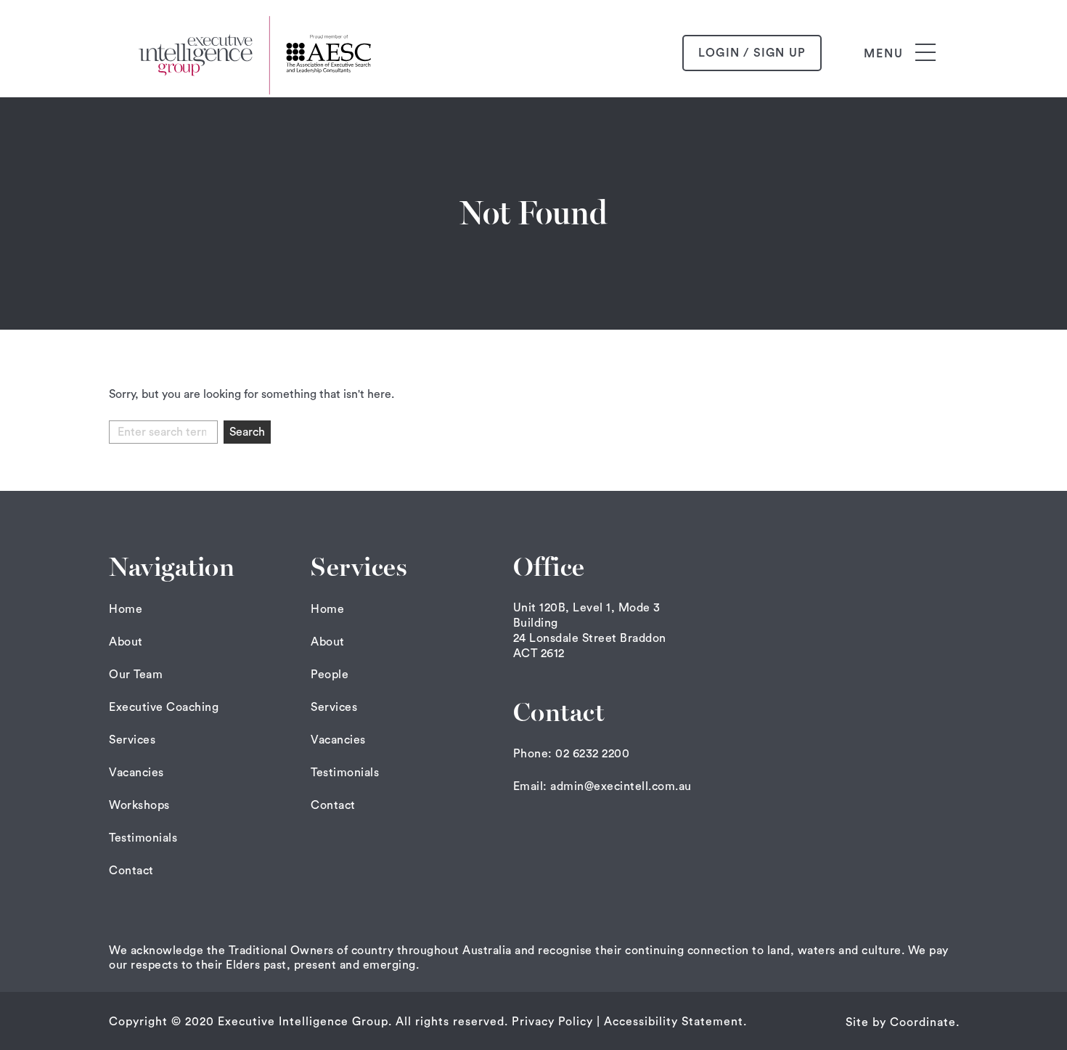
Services (132, 740)
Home (125, 609)
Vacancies (136, 772)
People (329, 674)
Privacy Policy (552, 1021)
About (126, 642)
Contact (131, 870)
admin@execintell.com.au (621, 786)
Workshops (139, 805)
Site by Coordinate (901, 1022)
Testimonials (143, 838)
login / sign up (752, 53)
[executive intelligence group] (258, 53)
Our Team (136, 674)
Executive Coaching (163, 707)
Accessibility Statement (673, 1021)
